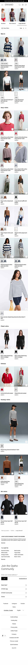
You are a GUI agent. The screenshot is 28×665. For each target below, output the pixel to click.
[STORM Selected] (16, 165)
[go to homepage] (9, 4)
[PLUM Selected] (2, 165)
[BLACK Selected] (2, 352)
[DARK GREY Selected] (2, 60)
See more (3, 542)
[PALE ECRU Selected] (16, 229)
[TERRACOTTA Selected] (2, 229)
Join (4, 578)
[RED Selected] (2, 133)
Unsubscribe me (23, 578)
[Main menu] (2, 4)
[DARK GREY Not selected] (5, 261)
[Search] (20, 5)
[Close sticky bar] (26, 1)
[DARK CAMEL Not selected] (19, 478)
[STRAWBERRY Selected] (2, 389)
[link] (23, 5)
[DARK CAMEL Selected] (2, 478)
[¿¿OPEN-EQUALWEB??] (3, 635)
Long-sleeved (19, 530)
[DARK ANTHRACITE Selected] (16, 197)
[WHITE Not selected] (5, 229)
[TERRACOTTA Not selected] (5, 197)
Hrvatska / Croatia (8, 610)
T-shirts (12, 530)
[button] (26, 5)
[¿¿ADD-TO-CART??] (12, 55)
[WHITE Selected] (2, 94)
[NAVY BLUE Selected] (2, 261)
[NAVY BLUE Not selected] (5, 60)
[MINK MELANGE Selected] (16, 60)
